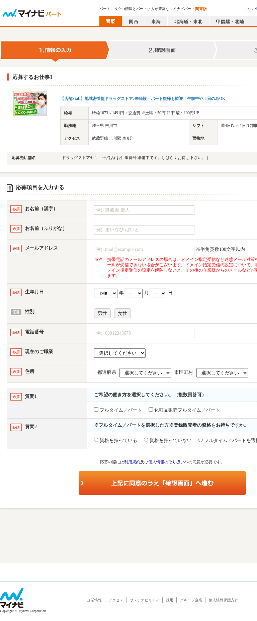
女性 (122, 313)
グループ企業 (191, 600)
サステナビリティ (144, 600)
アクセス (115, 600)
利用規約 (132, 462)
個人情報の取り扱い (166, 462)
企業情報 (94, 600)
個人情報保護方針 (223, 600)
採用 (169, 600)
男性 (102, 313)
